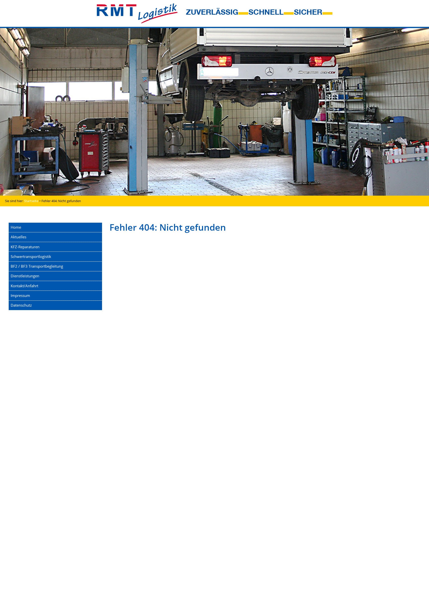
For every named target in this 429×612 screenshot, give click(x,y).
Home (16, 227)
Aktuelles (18, 236)
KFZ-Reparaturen (25, 246)
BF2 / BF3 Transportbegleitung (37, 266)
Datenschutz (21, 305)
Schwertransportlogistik (31, 256)
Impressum (20, 295)
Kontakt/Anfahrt (24, 285)
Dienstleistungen (25, 275)
